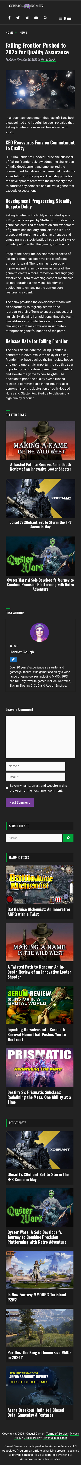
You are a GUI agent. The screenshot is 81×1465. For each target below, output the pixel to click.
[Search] (68, 838)
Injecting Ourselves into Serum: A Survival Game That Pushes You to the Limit (37, 1034)
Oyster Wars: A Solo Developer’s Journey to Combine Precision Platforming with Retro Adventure (37, 1237)
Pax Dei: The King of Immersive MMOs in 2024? (39, 1355)
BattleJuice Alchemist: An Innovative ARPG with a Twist (39, 912)
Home (9, 32)
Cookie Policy (32, 1438)
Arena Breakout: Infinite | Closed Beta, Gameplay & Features (36, 1412)
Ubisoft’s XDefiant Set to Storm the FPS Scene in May (38, 1177)
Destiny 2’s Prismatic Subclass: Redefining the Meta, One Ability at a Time (39, 1097)
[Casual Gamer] (26, 6)
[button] (45, 18)
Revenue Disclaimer (55, 1438)
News (23, 32)
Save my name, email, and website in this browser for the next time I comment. (38, 788)
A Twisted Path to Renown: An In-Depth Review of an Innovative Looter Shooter (39, 971)
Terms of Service (57, 1433)
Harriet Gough (48, 59)
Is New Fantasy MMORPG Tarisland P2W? (37, 1297)
